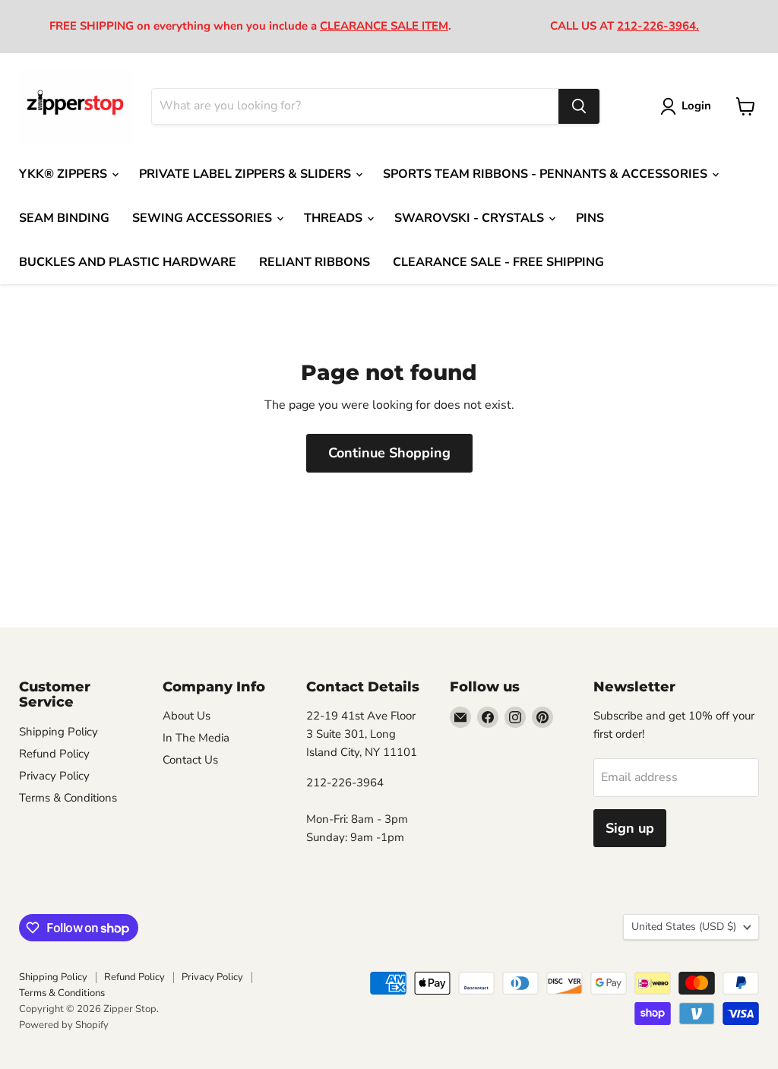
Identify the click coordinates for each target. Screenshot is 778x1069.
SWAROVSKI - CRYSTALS (470, 218)
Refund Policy (54, 753)
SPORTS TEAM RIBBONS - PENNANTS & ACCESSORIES (546, 174)
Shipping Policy (58, 731)
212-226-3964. (658, 25)
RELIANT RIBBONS (314, 262)
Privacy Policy (54, 775)
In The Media (196, 737)
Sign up (630, 828)
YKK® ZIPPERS (64, 174)
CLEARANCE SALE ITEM (384, 25)
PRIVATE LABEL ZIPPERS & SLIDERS (246, 174)
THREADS (334, 218)
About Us (186, 715)
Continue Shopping (389, 453)
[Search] (578, 106)
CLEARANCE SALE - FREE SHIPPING (498, 262)
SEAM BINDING (64, 218)
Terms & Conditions (68, 797)
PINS (590, 218)
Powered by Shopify (64, 1025)
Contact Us (190, 759)
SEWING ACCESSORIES (203, 218)
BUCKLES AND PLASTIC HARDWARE (127, 262)
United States (683, 926)
